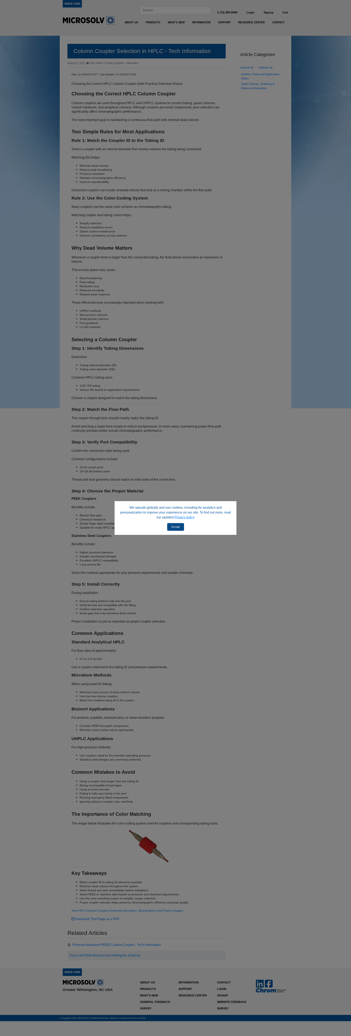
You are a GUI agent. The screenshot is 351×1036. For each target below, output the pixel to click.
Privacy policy (184, 517)
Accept (175, 526)
